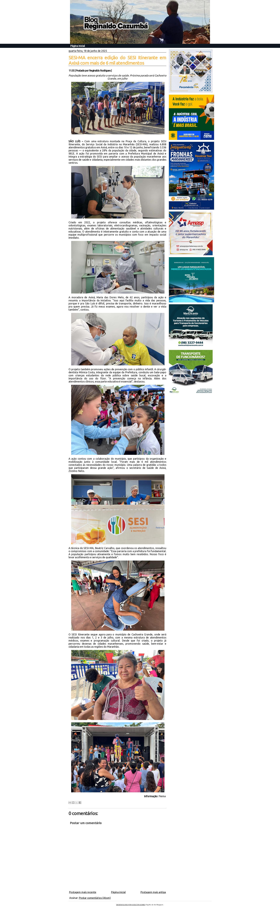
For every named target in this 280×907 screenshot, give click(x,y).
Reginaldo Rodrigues (100, 70)
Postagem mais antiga (153, 892)
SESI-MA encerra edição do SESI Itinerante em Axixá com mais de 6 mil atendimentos (117, 60)
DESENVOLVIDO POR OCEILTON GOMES (130, 905)
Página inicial (77, 45)
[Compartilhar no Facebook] (79, 802)
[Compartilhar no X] (76, 802)
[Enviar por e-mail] (69, 802)
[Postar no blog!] (73, 802)
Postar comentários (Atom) (95, 897)
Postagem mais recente (82, 892)
